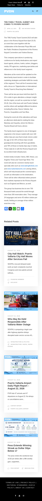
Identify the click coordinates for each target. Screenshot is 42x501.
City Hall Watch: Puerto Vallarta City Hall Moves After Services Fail (20, 256)
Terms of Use (12, 482)
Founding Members (17, 279)
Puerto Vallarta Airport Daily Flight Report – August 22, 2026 (19, 386)
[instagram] (33, 2)
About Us (20, 488)
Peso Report (15, 468)
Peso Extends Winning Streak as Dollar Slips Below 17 (19, 448)
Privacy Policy (28, 482)
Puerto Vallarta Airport (20, 408)
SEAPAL (25, 344)
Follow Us (20, 5)
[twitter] (25, 2)
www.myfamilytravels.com (16, 169)
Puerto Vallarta (13, 31)
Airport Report (16, 405)
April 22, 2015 (11, 28)
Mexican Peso (29, 468)
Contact (30, 488)
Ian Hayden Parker (28, 28)
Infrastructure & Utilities (20, 342)
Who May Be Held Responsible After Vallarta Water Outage (19, 322)
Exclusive (14, 282)
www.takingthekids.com (29, 166)
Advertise (28, 5)
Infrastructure (16, 344)
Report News (11, 5)
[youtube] (29, 2)
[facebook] (21, 2)
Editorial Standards (17, 485)
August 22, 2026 (14, 250)
